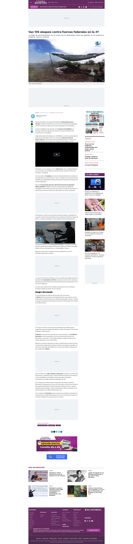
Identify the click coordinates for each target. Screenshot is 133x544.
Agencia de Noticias (53, 6)
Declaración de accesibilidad (90, 538)
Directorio (38, 538)
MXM (49, 2)
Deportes (31, 524)
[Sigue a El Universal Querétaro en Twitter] (82, 7)
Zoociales (53, 523)
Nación (37, 112)
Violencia (60, 538)
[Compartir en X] (32, 124)
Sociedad (31, 512)
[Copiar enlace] (32, 132)
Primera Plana (62, 6)
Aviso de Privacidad (75, 531)
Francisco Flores (90, 141)
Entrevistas (54, 514)
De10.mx (75, 514)
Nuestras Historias (55, 516)
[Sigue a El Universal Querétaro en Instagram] (84, 7)
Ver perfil (38, 116)
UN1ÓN (75, 519)
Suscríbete (34, 6)
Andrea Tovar (89, 154)
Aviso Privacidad (73, 538)
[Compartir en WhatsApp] (32, 127)
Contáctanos (45, 538)
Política (31, 517)
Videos (52, 2)
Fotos (56, 2)
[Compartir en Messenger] (32, 129)
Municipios (31, 522)
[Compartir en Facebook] (32, 122)
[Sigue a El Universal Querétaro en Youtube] (86, 7)
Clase (74, 515)
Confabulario (76, 520)
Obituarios (75, 524)
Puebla (64, 515)
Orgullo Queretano (55, 518)
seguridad (51, 425)
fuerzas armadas (42, 425)
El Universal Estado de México (66, 520)
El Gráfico (75, 512)
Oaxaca (64, 514)
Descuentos (76, 525)
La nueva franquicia (91, 165)
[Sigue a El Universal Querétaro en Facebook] (80, 7)
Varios (63, 534)
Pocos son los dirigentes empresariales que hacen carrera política (91, 147)
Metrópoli (31, 520)
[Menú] (30, 2)
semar (58, 425)
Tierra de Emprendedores (55, 520)
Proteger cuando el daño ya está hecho (91, 157)
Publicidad (65, 538)
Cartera (31, 519)
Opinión (88, 138)
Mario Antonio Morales (92, 162)
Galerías (42, 514)
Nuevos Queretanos (56, 524)
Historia (80, 538)
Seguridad (31, 514)
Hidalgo (64, 517)
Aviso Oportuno (44, 6)
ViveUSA (75, 517)
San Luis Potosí (66, 512)
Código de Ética (53, 538)
